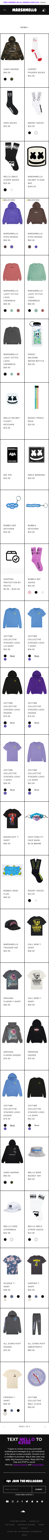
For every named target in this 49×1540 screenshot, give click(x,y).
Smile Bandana (36, 475)
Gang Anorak (11, 69)
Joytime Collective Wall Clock (34, 1400)
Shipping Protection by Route (12, 582)
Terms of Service (20, 1465)
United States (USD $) (23, 1495)
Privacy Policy (38, 1465)
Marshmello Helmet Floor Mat (36, 180)
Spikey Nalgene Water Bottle (36, 357)
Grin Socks (10, 123)
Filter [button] (24, 27)
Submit (38, 1489)
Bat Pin (8, 475)
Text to (24, 1441)
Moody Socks (36, 123)
